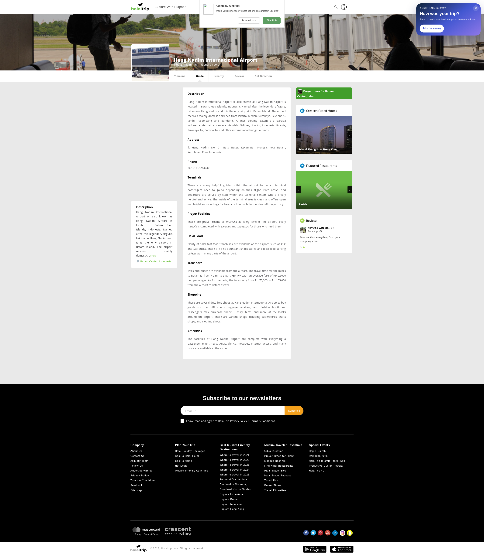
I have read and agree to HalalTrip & (230, 421)
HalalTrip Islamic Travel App (327, 460)
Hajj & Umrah (317, 451)
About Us (136, 451)
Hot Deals (181, 465)
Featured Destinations (234, 479)
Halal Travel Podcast (277, 475)
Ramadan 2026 (318, 456)
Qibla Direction (273, 451)
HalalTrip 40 (316, 470)
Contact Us (137, 456)
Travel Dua (271, 480)
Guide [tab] (200, 76)
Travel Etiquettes (275, 490)
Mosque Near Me (275, 460)
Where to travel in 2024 (234, 469)
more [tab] (153, 255)
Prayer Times (272, 485)
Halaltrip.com (169, 548)
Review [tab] (239, 76)
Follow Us (136, 465)
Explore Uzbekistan (232, 494)
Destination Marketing (233, 484)
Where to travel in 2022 (234, 459)
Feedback (136, 485)
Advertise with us (141, 470)
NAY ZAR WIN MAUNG (321, 228)
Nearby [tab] (219, 76)
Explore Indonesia (231, 504)
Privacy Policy (238, 421)
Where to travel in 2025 (234, 474)
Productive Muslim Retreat (326, 465)
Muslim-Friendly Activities (191, 470)
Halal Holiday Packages (190, 451)
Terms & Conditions (262, 421)
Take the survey (432, 28)
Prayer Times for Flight (279, 456)
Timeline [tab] (179, 76)
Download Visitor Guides (235, 489)
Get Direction (263, 76)
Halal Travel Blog (275, 470)
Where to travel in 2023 (234, 464)
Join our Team (139, 460)
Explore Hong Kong (232, 509)
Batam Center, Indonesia (155, 261)
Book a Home (183, 460)
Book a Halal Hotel (187, 456)
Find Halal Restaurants (278, 465)
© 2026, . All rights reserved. (177, 548)
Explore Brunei (229, 499)
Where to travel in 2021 (234, 455)
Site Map (136, 490)
